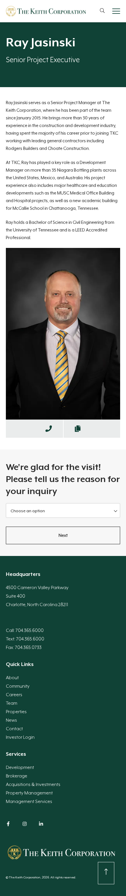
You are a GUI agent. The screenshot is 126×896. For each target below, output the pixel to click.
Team (11, 703)
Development (20, 767)
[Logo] (46, 11)
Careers (14, 694)
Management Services (29, 801)
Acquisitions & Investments (33, 784)
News (11, 720)
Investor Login (20, 737)
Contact (14, 728)
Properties (16, 711)
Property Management (29, 793)
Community (18, 686)
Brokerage (16, 776)
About (12, 677)
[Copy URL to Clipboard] (77, 428)
